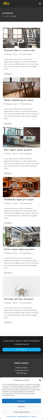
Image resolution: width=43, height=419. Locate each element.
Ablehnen (21, 406)
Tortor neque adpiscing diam (19, 249)
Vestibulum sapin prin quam (19, 200)
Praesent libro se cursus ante (19, 50)
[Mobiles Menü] (40, 3)
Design (8, 54)
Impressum (33, 416)
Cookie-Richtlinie (11, 416)
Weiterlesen (8, 73)
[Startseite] (2, 16)
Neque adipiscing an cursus (19, 100)
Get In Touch (21, 349)
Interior (15, 54)
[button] (40, 380)
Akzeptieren (21, 401)
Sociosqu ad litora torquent (18, 299)
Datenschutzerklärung (23, 416)
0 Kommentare (27, 54)
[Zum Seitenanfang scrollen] (40, 356)
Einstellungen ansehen (22, 412)
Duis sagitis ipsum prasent (18, 150)
